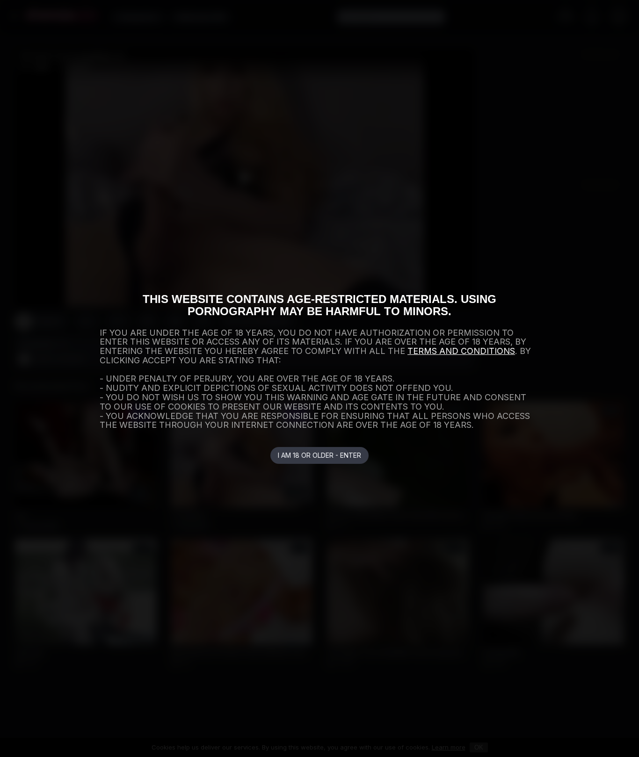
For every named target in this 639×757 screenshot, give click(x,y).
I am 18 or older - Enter (319, 455)
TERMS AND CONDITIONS (461, 351)
